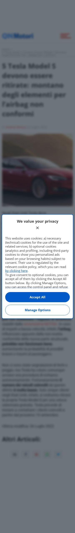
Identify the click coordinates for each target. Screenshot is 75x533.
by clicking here (16, 271)
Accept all (37, 297)
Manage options (37, 310)
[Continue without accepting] (37, 228)
